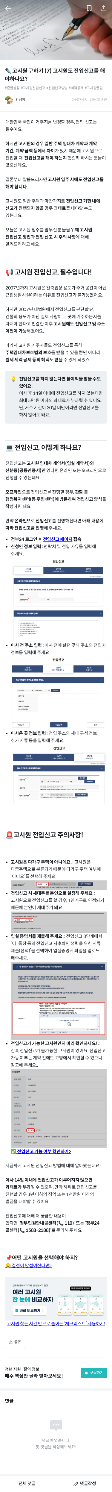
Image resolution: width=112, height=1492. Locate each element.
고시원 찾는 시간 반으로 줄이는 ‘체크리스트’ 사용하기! (56, 1324)
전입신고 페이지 (58, 539)
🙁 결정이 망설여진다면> (28, 1266)
